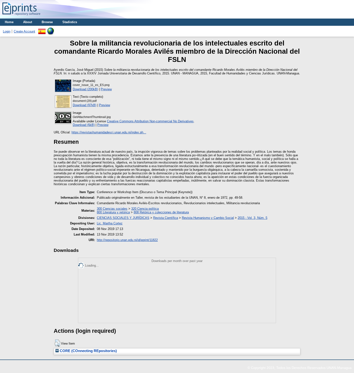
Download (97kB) (84, 105)
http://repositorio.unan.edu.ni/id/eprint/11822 (127, 240)
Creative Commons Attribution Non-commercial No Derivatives (150, 121)
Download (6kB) (84, 125)
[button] (57, 343)
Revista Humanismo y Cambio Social (208, 218)
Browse (47, 22)
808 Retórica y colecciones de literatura (161, 212)
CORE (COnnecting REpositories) (88, 351)
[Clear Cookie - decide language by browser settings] (50, 29)
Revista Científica (165, 218)
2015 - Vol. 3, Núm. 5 (252, 218)
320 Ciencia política (145, 208)
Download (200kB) (85, 89)
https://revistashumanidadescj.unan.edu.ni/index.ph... (109, 132)
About (27, 22)
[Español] (42, 29)
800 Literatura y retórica (113, 212)
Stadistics (69, 22)
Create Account (24, 31)
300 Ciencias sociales (112, 208)
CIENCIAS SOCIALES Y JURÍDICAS (123, 218)
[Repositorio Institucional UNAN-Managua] (21, 17)
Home (9, 22)
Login (6, 31)
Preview (106, 89)
